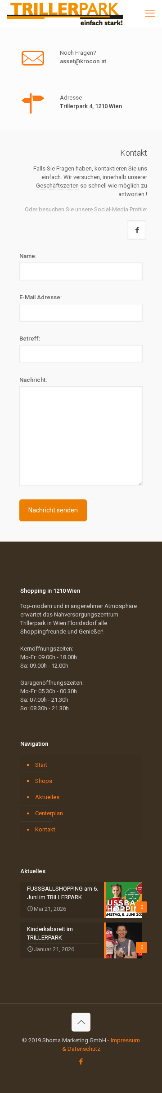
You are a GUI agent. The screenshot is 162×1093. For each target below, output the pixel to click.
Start (41, 764)
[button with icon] (136, 230)
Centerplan (49, 813)
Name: (27, 256)
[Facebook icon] (81, 1062)
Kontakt (45, 829)
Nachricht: (33, 379)
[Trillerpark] (65, 13)
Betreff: (29, 338)
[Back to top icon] (81, 1022)
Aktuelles (47, 797)
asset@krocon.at (83, 61)
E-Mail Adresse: (40, 297)
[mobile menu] (150, 13)
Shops (43, 781)
